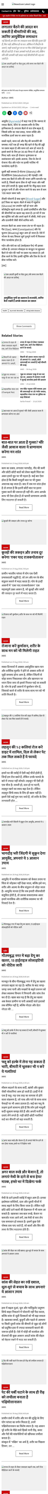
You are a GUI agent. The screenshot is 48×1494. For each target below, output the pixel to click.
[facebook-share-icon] (15, 114)
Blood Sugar (33, 199)
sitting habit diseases (33, 310)
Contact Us (7, 11)
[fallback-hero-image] (10, 346)
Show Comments (24, 326)
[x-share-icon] (9, 114)
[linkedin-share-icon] (20, 114)
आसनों (5, 585)
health (5, 310)
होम (14, 11)
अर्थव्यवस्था (34, 11)
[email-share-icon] (25, 114)
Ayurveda (14, 121)
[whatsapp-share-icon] (4, 114)
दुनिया (26, 11)
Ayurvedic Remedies (16, 310)
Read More (24, 507)
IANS (11, 98)
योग (3, 1422)
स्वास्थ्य (10, 993)
